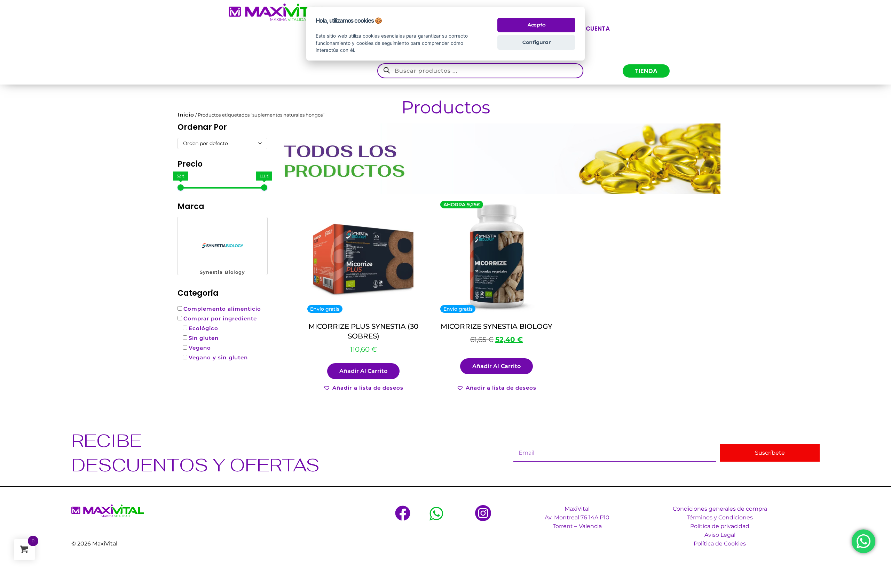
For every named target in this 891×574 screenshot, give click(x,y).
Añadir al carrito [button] (363, 371)
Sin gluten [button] (204, 338)
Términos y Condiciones (720, 517)
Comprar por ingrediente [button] (220, 318)
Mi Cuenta (593, 28)
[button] (222, 246)
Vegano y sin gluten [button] (218, 357)
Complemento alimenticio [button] (222, 308)
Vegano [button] (200, 347)
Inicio (186, 114)
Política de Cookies (720, 543)
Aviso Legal (719, 535)
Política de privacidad (719, 526)
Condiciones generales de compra (720, 508)
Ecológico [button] (203, 328)
